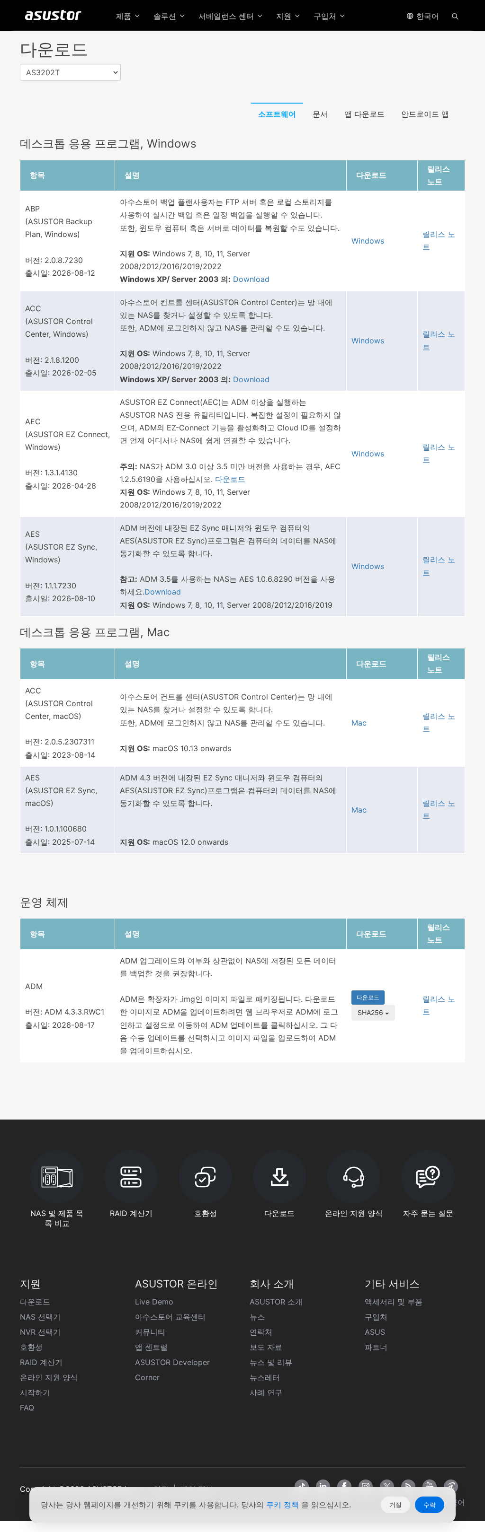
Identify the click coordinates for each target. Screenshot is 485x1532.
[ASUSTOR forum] (451, 1486)
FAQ (27, 1407)
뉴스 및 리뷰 (271, 1362)
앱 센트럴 (151, 1347)
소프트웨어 (277, 114)
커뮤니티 (150, 1332)
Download (251, 279)
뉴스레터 (265, 1377)
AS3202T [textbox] (43, 72)
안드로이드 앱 (425, 114)
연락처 (261, 1332)
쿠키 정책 (283, 1504)
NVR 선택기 (40, 1332)
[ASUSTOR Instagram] (366, 1486)
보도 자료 (266, 1347)
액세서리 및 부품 (393, 1301)
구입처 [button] (326, 16)
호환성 (31, 1347)
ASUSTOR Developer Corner (172, 1369)
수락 (429, 1504)
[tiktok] (302, 1486)
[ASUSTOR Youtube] (429, 1486)
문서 (320, 114)
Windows (367, 240)
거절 (395, 1504)
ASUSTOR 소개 (276, 1301)
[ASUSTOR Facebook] (344, 1486)
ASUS (375, 1332)
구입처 (376, 1317)
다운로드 (230, 479)
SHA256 (371, 1012)
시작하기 (35, 1392)
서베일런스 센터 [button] (227, 16)
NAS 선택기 (40, 1317)
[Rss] (408, 1486)
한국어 (426, 16)
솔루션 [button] (166, 16)
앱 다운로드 (364, 114)
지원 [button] (285, 16)
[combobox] (70, 72)
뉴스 (257, 1317)
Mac (359, 722)
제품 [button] (125, 16)
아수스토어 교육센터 (170, 1317)
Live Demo (154, 1301)
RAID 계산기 (41, 1362)
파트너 (376, 1347)
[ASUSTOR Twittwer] (387, 1486)
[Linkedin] (323, 1486)
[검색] (455, 15)
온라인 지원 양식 (49, 1377)
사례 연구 (266, 1392)
